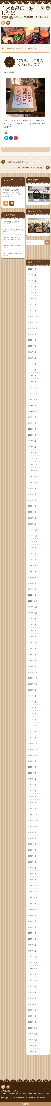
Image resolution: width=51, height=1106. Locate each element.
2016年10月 (32, 969)
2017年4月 (32, 933)
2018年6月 (32, 850)
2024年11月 (32, 393)
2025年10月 (32, 328)
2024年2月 (32, 447)
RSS (3, 23)
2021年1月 (32, 666)
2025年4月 (32, 364)
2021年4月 (32, 648)
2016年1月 (32, 1022)
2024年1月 (32, 453)
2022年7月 (32, 559)
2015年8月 (32, 1052)
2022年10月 (32, 542)
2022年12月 (32, 530)
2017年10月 (32, 897)
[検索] (42, 8)
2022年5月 (32, 571)
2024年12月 (32, 387)
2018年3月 (32, 868)
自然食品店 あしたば (9, 1091)
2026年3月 (32, 298)
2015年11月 (32, 1034)
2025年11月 (32, 322)
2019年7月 (32, 773)
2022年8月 (32, 553)
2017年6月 (32, 921)
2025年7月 (32, 346)
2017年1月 (32, 951)
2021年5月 (32, 642)
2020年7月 (32, 702)
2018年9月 (32, 832)
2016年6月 (32, 992)
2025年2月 (32, 376)
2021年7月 (32, 630)
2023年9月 (32, 476)
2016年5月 (32, 998)
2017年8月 (32, 909)
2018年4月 (32, 862)
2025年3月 (32, 370)
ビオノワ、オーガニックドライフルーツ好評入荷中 (12, 239)
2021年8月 (32, 625)
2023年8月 (32, 482)
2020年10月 (32, 684)
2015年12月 (32, 1028)
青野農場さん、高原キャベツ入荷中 (12, 223)
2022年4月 (32, 577)
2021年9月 (32, 619)
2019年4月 (32, 791)
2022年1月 (32, 595)
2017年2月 (32, 945)
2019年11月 (32, 749)
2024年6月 (32, 423)
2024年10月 (32, 399)
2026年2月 (32, 304)
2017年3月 (32, 939)
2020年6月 (32, 708)
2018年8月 (32, 838)
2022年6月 (32, 565)
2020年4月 (32, 719)
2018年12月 (32, 814)
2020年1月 (32, 737)
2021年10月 (32, 613)
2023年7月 (32, 488)
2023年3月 (32, 512)
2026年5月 (32, 287)
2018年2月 (32, 874)
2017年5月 (32, 927)
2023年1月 (32, 524)
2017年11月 (32, 891)
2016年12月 (32, 957)
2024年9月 (32, 405)
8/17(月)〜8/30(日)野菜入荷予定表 (13, 254)
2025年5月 (32, 358)
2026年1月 (32, 310)
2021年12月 (32, 601)
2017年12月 (32, 885)
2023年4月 (32, 506)
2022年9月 (32, 548)
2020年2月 (32, 731)
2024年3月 (32, 441)
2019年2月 (32, 802)
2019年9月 (32, 761)
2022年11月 (32, 536)
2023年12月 (32, 459)
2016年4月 (32, 1004)
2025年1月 (32, 382)
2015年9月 (32, 1046)
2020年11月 (32, 678)
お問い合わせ (8, 23)
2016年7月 (32, 986)
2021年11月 (32, 607)
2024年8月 (32, 411)
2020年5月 (32, 714)
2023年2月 (32, 518)
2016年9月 (32, 974)
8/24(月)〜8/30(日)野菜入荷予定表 (13, 231)
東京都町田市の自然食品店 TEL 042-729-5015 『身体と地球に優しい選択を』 (25, 1094)
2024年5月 (32, 429)
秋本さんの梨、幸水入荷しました (12, 246)
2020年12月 (32, 672)
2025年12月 (32, 316)
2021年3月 (32, 654)
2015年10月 (32, 1040)
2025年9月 (32, 334)
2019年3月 (32, 796)
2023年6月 (32, 494)
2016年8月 (32, 980)
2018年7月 (32, 844)
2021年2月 (32, 660)
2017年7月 (32, 915)
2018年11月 (32, 820)
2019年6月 (32, 779)
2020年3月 (32, 725)
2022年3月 (32, 583)
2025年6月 (32, 352)
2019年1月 (32, 808)
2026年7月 (32, 275)
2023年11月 (32, 464)
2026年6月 (32, 281)
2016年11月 (32, 963)
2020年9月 (32, 690)
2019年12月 (32, 743)
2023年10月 (32, 470)
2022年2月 (32, 589)
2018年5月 (32, 856)
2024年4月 (32, 435)
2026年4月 (32, 293)
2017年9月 (32, 903)
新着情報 (10, 72)
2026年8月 (32, 269)
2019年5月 (32, 785)
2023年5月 (32, 500)
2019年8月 (32, 767)
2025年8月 (32, 340)
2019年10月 (32, 755)
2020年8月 (32, 696)
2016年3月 (32, 1010)
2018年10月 (32, 826)
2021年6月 (32, 636)
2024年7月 (32, 417)
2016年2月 (32, 1016)
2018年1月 (32, 880)
